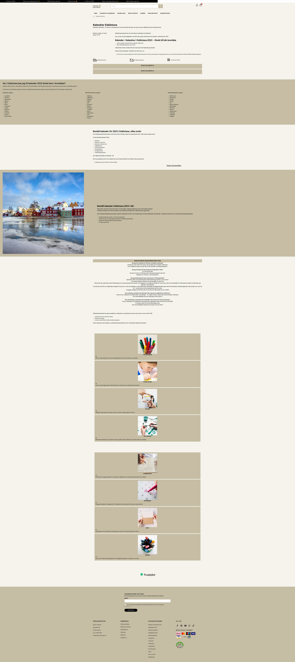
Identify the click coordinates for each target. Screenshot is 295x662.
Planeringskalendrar (100, 147)
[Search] (160, 6)
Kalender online (165, 13)
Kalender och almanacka (107, 13)
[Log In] (197, 6)
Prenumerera (131, 610)
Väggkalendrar (98, 145)
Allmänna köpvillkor (125, 624)
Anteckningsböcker (152, 635)
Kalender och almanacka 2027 (155, 624)
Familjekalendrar (99, 150)
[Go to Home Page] (93, 16)
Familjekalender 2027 (153, 632)
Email (126, 598)
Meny (95, 13)
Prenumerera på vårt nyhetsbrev (134, 594)
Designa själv (121, 13)
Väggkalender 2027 (152, 627)
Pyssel (149, 651)
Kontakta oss (124, 637)
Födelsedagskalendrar (100, 152)
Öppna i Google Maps (174, 165)
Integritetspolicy (124, 629)
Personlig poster (152, 649)
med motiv (102, 142)
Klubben (142, 13)
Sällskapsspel (151, 657)
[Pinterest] (181, 625)
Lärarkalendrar (151, 646)
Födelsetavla (151, 643)
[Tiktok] (193, 625)
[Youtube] (185, 625)
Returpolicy (123, 632)
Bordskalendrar (98, 149)
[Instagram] (189, 625)
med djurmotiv (103, 144)
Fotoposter (150, 640)
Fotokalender (151, 638)
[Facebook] (177, 625)
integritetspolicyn (128, 606)
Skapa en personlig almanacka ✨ (31, 1)
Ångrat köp (123, 635)
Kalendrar (97, 140)
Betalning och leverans (126, 626)
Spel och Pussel (151, 654)
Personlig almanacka (152, 630)
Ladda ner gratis (153, 13)
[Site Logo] (97, 6)
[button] (189, 645)
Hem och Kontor (133, 13)
